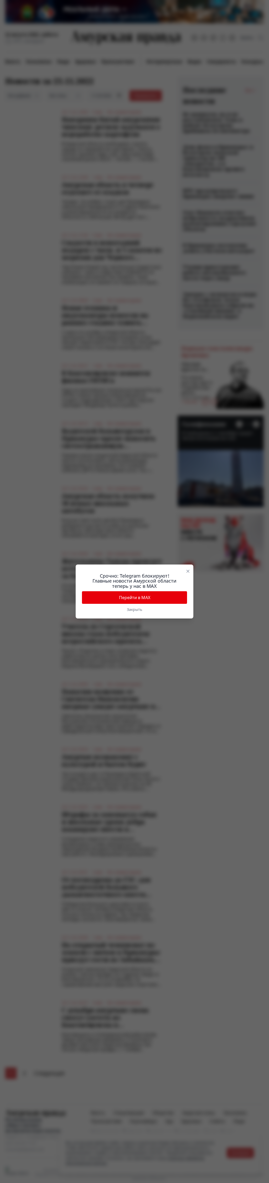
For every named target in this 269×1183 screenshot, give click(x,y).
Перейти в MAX (134, 597)
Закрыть (134, 609)
